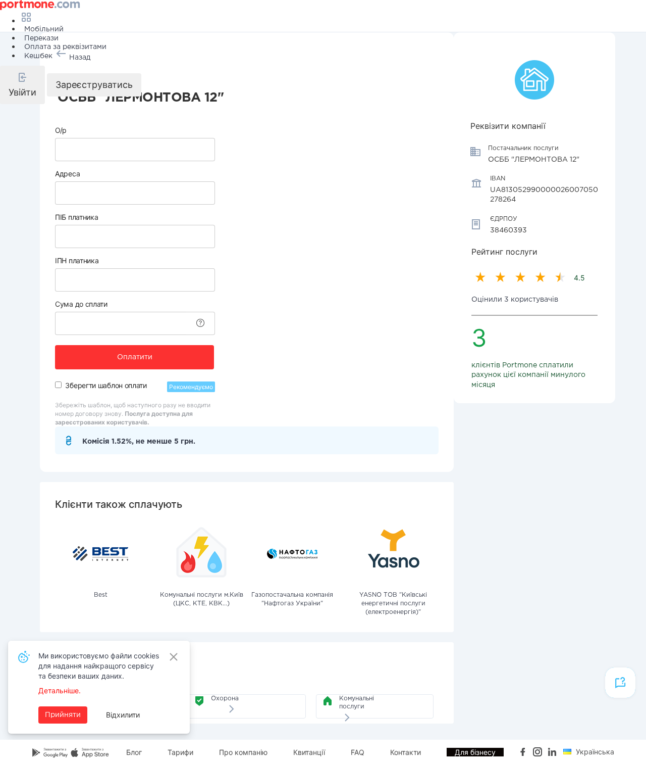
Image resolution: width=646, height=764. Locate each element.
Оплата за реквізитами (65, 47)
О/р (61, 130)
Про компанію (243, 752)
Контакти (405, 752)
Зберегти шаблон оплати (105, 385)
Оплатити (134, 357)
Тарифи (180, 752)
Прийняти (63, 715)
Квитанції (309, 752)
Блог (134, 752)
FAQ (357, 752)
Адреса (67, 173)
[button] (22, 85)
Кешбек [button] (38, 56)
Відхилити (123, 714)
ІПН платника (76, 260)
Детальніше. (59, 690)
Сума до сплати (81, 304)
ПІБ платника (76, 217)
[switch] (58, 384)
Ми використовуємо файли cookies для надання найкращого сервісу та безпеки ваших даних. (98, 665)
